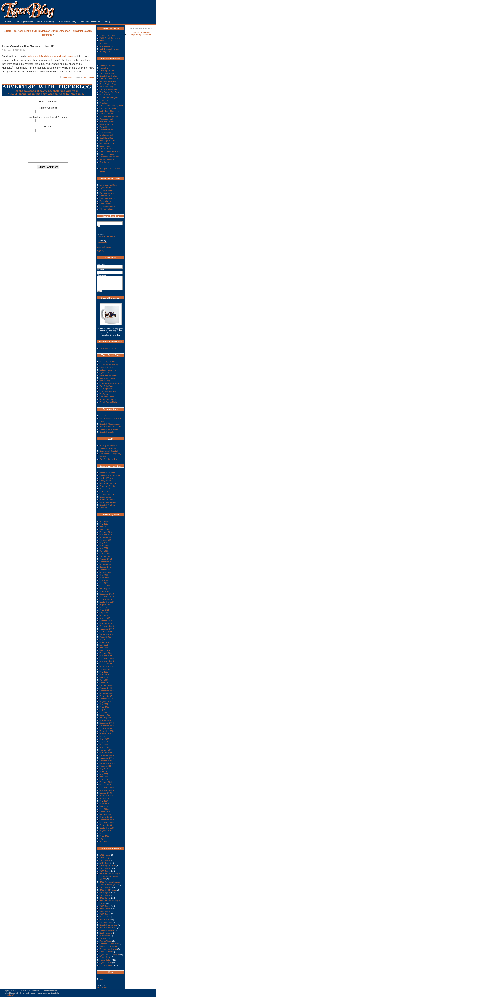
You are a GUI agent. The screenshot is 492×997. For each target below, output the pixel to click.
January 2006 (106, 752)
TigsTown (104, 394)
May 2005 (104, 774)
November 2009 (107, 629)
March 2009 (105, 650)
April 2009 (104, 648)
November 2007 (107, 693)
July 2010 (104, 607)
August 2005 (105, 766)
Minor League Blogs (108, 185)
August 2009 (105, 637)
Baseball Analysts (107, 505)
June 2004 (104, 804)
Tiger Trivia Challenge (109, 954)
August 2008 (105, 669)
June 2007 (104, 707)
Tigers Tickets (106, 962)
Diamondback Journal (109, 157)
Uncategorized (106, 965)
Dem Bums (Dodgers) (109, 97)
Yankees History (107, 122)
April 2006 (104, 744)
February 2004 (106, 814)
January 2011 (106, 591)
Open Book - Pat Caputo (111, 383)
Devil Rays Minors (107, 206)
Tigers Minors (105, 188)
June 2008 (104, 675)
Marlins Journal (106, 135)
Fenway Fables (106, 114)
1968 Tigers (105, 860)
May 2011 (104, 580)
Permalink (67, 78)
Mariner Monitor (106, 146)
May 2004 (104, 806)
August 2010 (105, 605)
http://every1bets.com (141, 34)
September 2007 (107, 699)
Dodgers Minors (106, 190)
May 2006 (104, 742)
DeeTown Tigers (107, 397)
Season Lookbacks (108, 949)
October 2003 (106, 825)
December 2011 (107, 562)
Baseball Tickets (104, 247)
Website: (48, 126)
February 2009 (106, 653)
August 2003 (105, 830)
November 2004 (107, 790)
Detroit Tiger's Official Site (111, 362)
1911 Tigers (105, 855)
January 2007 (106, 720)
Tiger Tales (104, 373)
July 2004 (104, 801)
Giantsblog (104, 127)
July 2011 (104, 575)
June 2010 (104, 610)
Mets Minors (105, 196)
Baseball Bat (105, 919)
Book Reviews (106, 933)
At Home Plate (106, 489)
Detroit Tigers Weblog (109, 364)
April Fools (104, 917)
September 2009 (107, 634)
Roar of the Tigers (108, 399)
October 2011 (106, 567)
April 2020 (104, 521)
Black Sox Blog (106, 87)
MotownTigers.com (108, 370)
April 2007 (104, 712)
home (8, 22)
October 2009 (106, 631)
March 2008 (105, 683)
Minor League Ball (108, 502)
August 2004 (105, 798)
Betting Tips (105, 52)
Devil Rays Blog (106, 138)
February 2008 (106, 685)
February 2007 (106, 718)
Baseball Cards (106, 922)
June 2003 (104, 836)
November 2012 (107, 537)
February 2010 (106, 621)
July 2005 (104, 769)
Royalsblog (104, 162)
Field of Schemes (107, 499)
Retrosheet (104, 416)
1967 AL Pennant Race (110, 79)
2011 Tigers (105, 909)
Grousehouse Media (106, 236)
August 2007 (105, 701)
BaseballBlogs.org (108, 483)
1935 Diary (104, 858)
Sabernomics (105, 497)
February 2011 (106, 588)
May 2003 (104, 839)
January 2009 (106, 656)
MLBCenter (105, 491)
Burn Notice (105, 936)
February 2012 (106, 556)
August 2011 (105, 572)
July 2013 (104, 524)
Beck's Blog (105, 381)
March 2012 (105, 553)
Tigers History (105, 960)
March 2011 (105, 586)
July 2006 (104, 736)
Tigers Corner (105, 957)
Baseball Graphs (107, 432)
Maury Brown (105, 481)
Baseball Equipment (108, 925)
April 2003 (104, 841)
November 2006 (107, 726)
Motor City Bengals (108, 391)
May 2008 (104, 677)
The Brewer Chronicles (110, 151)
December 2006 (107, 723)
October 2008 (106, 664)
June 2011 (104, 578)
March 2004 (105, 812)
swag (107, 22)
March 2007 (105, 715)
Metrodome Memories (109, 111)
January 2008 (106, 688)
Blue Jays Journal (107, 140)
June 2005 (104, 771)
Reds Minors (105, 204)
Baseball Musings (107, 473)
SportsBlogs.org (107, 494)
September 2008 (107, 666)
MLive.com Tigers (107, 378)
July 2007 (104, 704)
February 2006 (106, 750)
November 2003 (107, 822)
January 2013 (106, 535)
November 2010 (107, 597)
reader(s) (10, 995)
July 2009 (104, 640)
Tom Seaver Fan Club (109, 92)
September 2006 (107, 731)
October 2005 (106, 761)
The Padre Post (107, 149)
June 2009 (104, 642)
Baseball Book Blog (108, 76)
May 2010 (104, 613)
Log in (102, 979)
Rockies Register (107, 154)
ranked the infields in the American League (50, 56)
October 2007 (106, 696)
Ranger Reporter (107, 159)
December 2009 (107, 626)
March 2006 (105, 747)
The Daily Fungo (107, 386)
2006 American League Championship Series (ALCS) (110, 876)
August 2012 (105, 540)
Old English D (106, 389)
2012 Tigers (105, 911)
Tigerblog (104, 68)
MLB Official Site (107, 46)
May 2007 (104, 709)
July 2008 (104, 672)
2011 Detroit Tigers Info (110, 38)
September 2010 (107, 602)
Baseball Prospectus (109, 429)
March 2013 (105, 529)
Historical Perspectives (109, 944)
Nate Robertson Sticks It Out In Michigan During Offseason (38, 31)
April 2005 (104, 777)
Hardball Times (106, 478)
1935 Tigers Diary (24, 22)
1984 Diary (104, 863)
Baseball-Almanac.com (110, 424)
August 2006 (105, 734)
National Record (107, 143)
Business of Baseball (109, 451)
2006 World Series (108, 890)
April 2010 (104, 615)
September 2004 (107, 796)
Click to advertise (141, 32)
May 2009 (104, 645)
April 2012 (104, 551)
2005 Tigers (105, 871)
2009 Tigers (105, 898)
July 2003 (104, 833)
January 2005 (106, 785)
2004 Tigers (105, 868)
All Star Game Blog (108, 81)
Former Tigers (106, 941)
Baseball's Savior (107, 95)
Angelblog (104, 103)
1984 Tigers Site (107, 71)
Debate (103, 938)
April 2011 (104, 583)
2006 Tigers (105, 887)
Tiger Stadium (106, 952)
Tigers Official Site (108, 35)
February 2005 (106, 782)
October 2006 (106, 728)
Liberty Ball (104, 100)
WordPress (102, 987)
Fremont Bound (106, 130)
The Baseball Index (108, 459)
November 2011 (107, 564)
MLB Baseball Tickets (109, 49)
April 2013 (104, 527)
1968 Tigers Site (107, 73)
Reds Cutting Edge (108, 84)
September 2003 (107, 828)
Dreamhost (102, 243)
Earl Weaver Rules (108, 108)
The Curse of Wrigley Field (111, 106)
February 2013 (106, 532)
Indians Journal (106, 124)
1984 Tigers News (108, 866)
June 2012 (104, 545)
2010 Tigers (105, 906)
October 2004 (106, 793)
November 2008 (107, 661)
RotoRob (103, 508)
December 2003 (107, 820)
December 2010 (107, 594)
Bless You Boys (106, 367)
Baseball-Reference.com (110, 427)
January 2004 (106, 817)
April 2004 (104, 809)
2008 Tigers (105, 895)
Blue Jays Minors (107, 198)
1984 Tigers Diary (67, 22)
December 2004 (107, 787)
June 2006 (104, 739)
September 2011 (107, 570)
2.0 (101, 251)
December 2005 (107, 755)
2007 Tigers (88, 78)
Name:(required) (48, 107)
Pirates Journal (106, 119)
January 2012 (106, 559)
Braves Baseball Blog (109, 116)
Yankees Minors (107, 193)
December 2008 (107, 658)
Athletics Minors (106, 209)
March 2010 (105, 618)
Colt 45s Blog (105, 132)
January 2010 (106, 623)
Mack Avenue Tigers (108, 375)
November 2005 (107, 758)
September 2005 (107, 763)
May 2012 (104, 548)
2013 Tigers (105, 914)
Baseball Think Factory (110, 475)
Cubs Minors (105, 201)
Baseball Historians (90, 22)
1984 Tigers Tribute (108, 348)
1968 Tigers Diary (45, 22)
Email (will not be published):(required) (48, 117)
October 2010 (106, 599)
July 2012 (104, 543)
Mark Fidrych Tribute (108, 946)
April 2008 (104, 680)
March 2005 (105, 779)
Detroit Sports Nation (109, 402)
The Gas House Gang (109, 89)
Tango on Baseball (108, 486)
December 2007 (107, 691)
